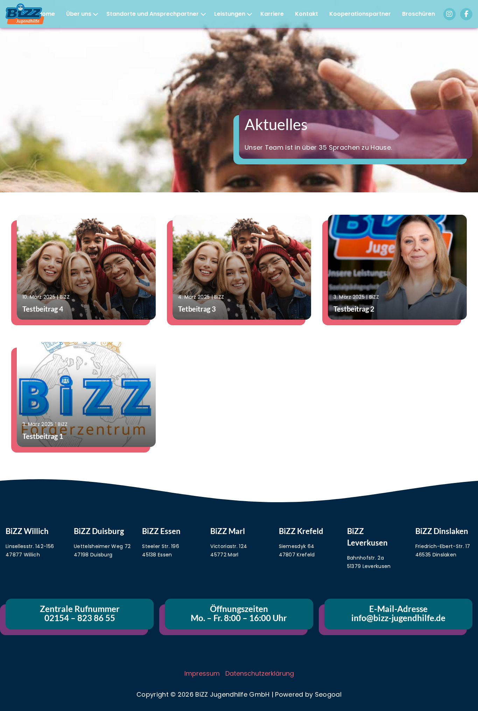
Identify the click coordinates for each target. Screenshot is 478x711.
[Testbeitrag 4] (83, 267)
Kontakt (306, 14)
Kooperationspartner (360, 14)
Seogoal (328, 694)
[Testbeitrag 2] (394, 267)
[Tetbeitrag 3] (239, 267)
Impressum (202, 673)
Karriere (272, 14)
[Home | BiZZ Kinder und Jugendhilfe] (27, 14)
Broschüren (418, 14)
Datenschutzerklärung (259, 673)
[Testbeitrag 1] (83, 394)
